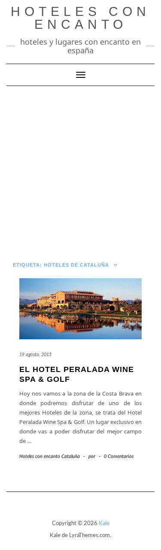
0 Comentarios (119, 456)
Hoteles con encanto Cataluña (49, 456)
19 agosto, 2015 (35, 354)
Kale (104, 523)
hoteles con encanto (80, 17)
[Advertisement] (80, 171)
